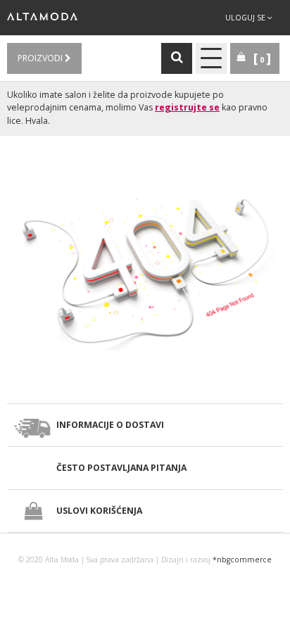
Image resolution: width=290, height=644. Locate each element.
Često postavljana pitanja (121, 468)
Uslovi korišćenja (99, 511)
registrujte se (187, 107)
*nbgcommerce (242, 559)
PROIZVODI (41, 58)
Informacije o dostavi (110, 425)
